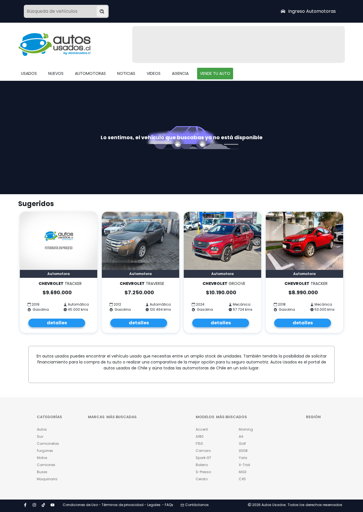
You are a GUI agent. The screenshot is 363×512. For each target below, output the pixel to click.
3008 (243, 450)
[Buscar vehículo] (102, 11)
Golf (242, 443)
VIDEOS (154, 73)
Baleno (202, 464)
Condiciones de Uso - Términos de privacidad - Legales (112, 504)
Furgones (45, 450)
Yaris (243, 457)
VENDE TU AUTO (215, 73)
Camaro (203, 450)
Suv (40, 436)
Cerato (202, 479)
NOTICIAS (126, 73)
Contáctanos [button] (197, 504)
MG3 (242, 471)
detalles (57, 323)
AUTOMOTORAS (90, 73)
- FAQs (167, 504)
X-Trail (244, 464)
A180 (200, 436)
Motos (42, 457)
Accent (202, 429)
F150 (199, 443)
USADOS (29, 73)
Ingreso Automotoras (312, 11)
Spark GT (203, 457)
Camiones (46, 464)
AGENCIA (180, 73)
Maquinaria (47, 479)
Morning (246, 429)
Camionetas (48, 443)
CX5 (242, 479)
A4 (241, 436)
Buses (42, 471)
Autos (42, 429)
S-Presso (203, 471)
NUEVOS (56, 73)
